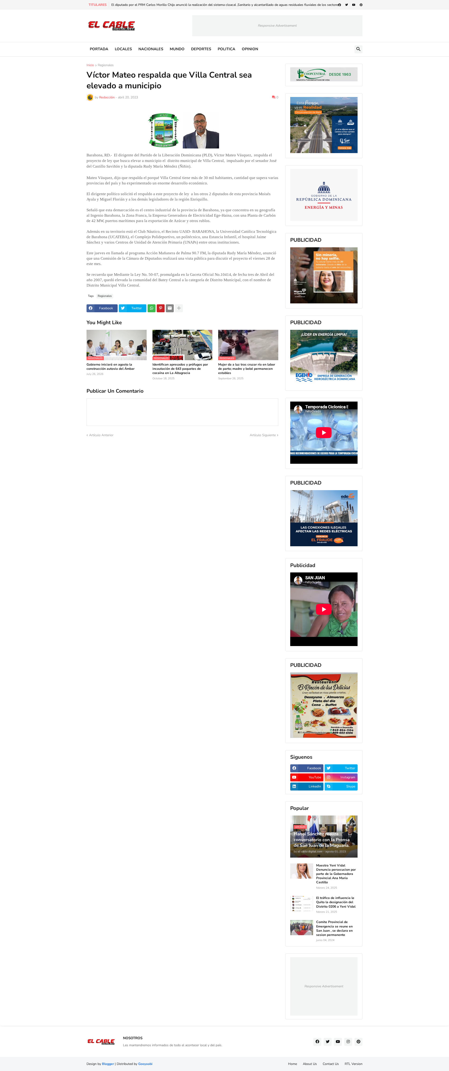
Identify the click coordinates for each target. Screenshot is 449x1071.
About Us (310, 1064)
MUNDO (177, 49)
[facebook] (339, 5)
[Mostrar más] (179, 308)
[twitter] (346, 5)
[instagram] (348, 1042)
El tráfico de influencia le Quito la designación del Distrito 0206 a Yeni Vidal (335, 902)
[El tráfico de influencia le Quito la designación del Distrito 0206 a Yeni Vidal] (301, 903)
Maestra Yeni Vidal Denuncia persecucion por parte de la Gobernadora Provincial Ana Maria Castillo (336, 874)
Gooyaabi (145, 1064)
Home (292, 1064)
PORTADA (99, 49)
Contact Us (331, 1064)
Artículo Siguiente (263, 435)
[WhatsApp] (152, 308)
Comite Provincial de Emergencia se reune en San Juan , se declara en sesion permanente (334, 928)
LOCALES (123, 49)
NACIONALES (150, 49)
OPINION (250, 49)
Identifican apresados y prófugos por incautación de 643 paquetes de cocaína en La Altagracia (180, 369)
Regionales (106, 65)
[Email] (170, 308)
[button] (358, 49)
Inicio (90, 65)
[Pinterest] (161, 308)
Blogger (108, 1064)
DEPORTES (201, 49)
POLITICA (226, 49)
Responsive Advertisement (277, 25)
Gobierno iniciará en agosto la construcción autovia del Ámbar (110, 367)
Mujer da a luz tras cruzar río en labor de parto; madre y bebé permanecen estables (246, 369)
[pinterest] (361, 5)
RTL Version (353, 1064)
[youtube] (353, 5)
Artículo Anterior (101, 435)
